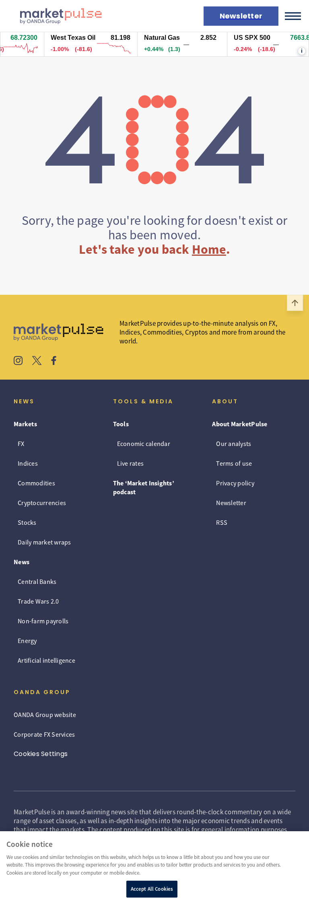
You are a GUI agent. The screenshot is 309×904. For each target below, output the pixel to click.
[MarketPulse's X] (37, 361)
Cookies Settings (41, 754)
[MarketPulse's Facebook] (53, 361)
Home (209, 249)
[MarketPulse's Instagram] (18, 361)
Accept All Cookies (152, 889)
